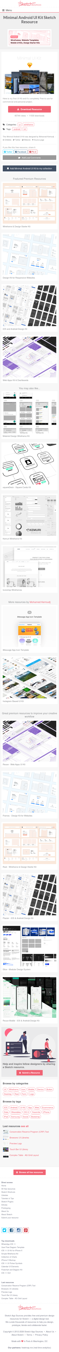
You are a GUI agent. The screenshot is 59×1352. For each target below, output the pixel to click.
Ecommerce (47, 1107)
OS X (26, 1112)
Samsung (15, 1116)
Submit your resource (9, 1217)
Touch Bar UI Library (19, 1149)
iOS (5, 1107)
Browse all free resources (31, 1172)
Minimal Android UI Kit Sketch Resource (29, 19)
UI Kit (22, 1107)
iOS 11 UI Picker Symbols (11, 1263)
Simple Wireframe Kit (9, 1253)
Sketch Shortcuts (8, 1192)
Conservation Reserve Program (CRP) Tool (29, 1131)
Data (6, 1112)
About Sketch (6, 1214)
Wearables (16, 1112)
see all (25, 1126)
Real (17, 1093)
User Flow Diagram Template (12, 1247)
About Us (5, 1211)
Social (25, 1116)
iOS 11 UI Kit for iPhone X (11, 1250)
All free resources (8, 1188)
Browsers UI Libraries (19, 1137)
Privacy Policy (41, 1334)
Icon (23, 1089)
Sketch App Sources (33, 1331)
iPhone (46, 1112)
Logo (32, 1093)
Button (49, 1089)
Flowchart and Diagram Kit (11, 1269)
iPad (6, 1116)
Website (27, 139)
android (17, 129)
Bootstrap (35, 1116)
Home (3, 1185)
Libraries (4, 1195)
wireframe (28, 124)
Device (40, 1089)
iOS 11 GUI (6, 1273)
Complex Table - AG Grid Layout (24, 1155)
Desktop (8, 1093)
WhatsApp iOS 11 (8, 1244)
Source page (39, 139)
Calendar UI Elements (10, 1266)
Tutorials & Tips (7, 1198)
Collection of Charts (9, 1256)
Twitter (17, 139)
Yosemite (36, 1112)
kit (25, 129)
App (30, 1107)
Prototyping (5, 1208)
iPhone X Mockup (8, 1260)
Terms (29, 1334)
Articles (4, 1204)
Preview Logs (16, 1143)
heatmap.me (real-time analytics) (36, 1347)
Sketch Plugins (7, 1201)
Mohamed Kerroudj (46, 136)
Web (37, 1107)
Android (13, 1107)
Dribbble (8, 139)
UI (5, 1089)
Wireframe (13, 1089)
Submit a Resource (31, 1072)
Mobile (31, 1089)
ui (19, 124)
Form (24, 1093)
